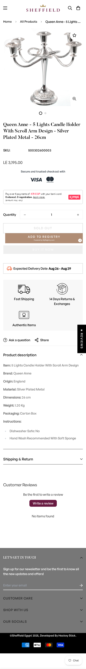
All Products (28, 21)
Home (7, 21)
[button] (78, 8)
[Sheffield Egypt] (43, 8)
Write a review (43, 503)
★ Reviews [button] (82, 339)
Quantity (9, 215)
